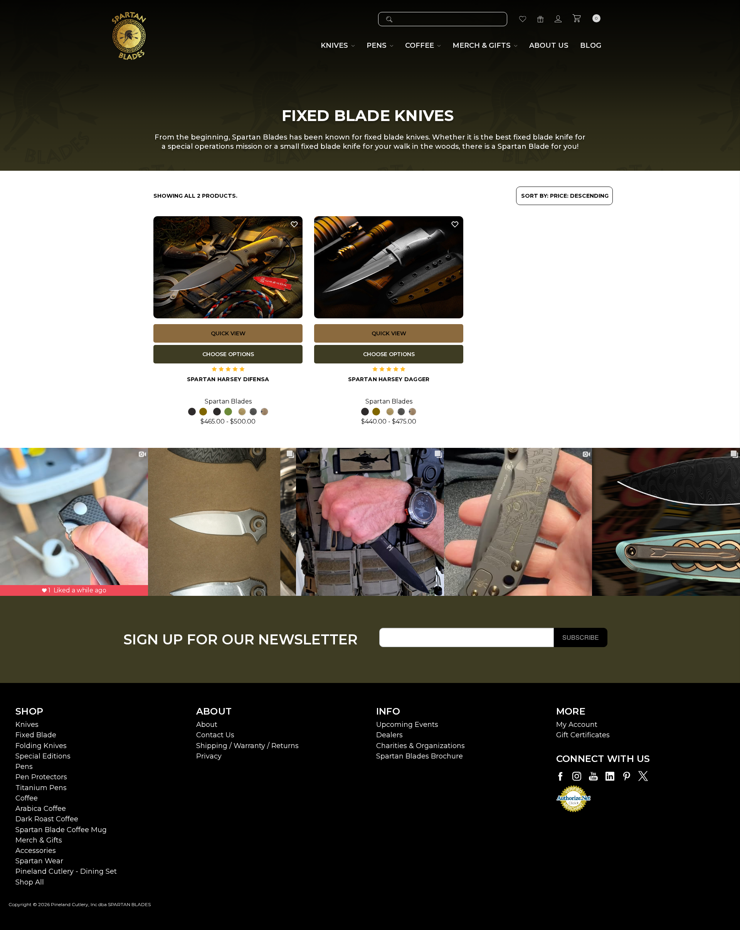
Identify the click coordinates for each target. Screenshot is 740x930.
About (206, 724)
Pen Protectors (41, 777)
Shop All (29, 882)
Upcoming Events (407, 724)
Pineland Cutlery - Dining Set (66, 871)
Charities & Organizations (420, 746)
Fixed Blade (35, 735)
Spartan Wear (39, 861)
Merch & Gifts (38, 840)
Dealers (389, 735)
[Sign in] (558, 19)
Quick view (228, 333)
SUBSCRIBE (580, 637)
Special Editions (43, 756)
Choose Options (228, 354)
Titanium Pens (41, 788)
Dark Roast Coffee (46, 819)
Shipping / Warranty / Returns (247, 746)
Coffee (26, 798)
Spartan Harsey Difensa (228, 379)
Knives (27, 724)
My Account (576, 724)
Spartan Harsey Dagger (388, 379)
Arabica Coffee (40, 808)
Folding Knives (41, 746)
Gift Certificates (583, 735)
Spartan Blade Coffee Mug (61, 830)
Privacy (209, 756)
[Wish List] (522, 19)
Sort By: (534, 195)
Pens (24, 766)
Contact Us (215, 735)
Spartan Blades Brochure (419, 756)
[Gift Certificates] (540, 19)
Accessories (35, 850)
